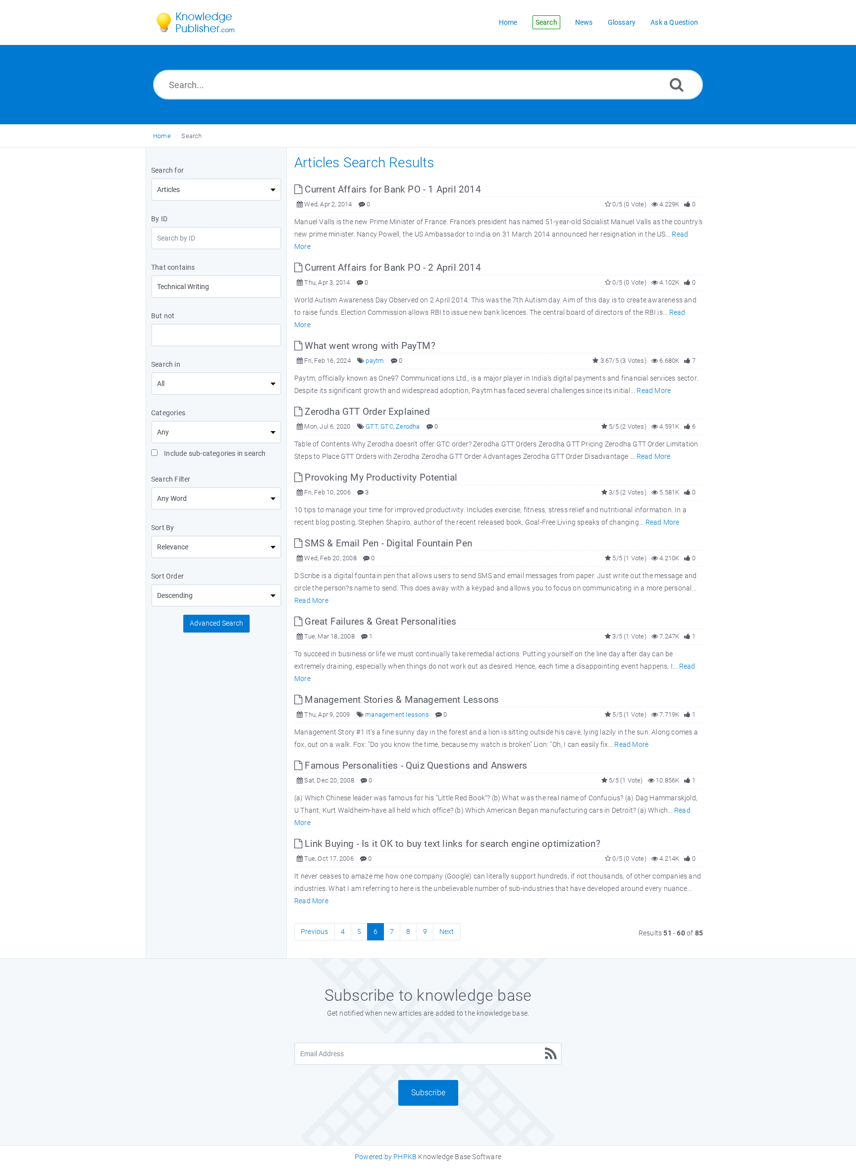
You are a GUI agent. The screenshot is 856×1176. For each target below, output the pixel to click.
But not (162, 316)
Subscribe (428, 1092)
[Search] (677, 84)
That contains (173, 267)
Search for (167, 170)
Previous (314, 931)
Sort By (162, 528)
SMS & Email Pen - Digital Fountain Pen (387, 543)
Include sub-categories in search (214, 453)
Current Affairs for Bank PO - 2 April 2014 (391, 267)
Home (162, 136)
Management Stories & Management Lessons (400, 699)
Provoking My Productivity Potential (379, 477)
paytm (375, 360)
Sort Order (167, 576)
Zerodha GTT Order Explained (366, 411)
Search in (165, 364)
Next (446, 931)
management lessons (397, 714)
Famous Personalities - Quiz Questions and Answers (414, 765)
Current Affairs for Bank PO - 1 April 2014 (391, 189)
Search (191, 136)
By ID (159, 219)
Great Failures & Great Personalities (379, 621)
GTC (386, 426)
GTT (372, 426)
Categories (168, 413)
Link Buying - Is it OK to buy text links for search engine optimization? (451, 843)
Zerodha (408, 426)
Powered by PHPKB (386, 1157)
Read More (654, 390)
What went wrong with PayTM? (368, 345)
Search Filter (171, 479)
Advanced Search (216, 623)
